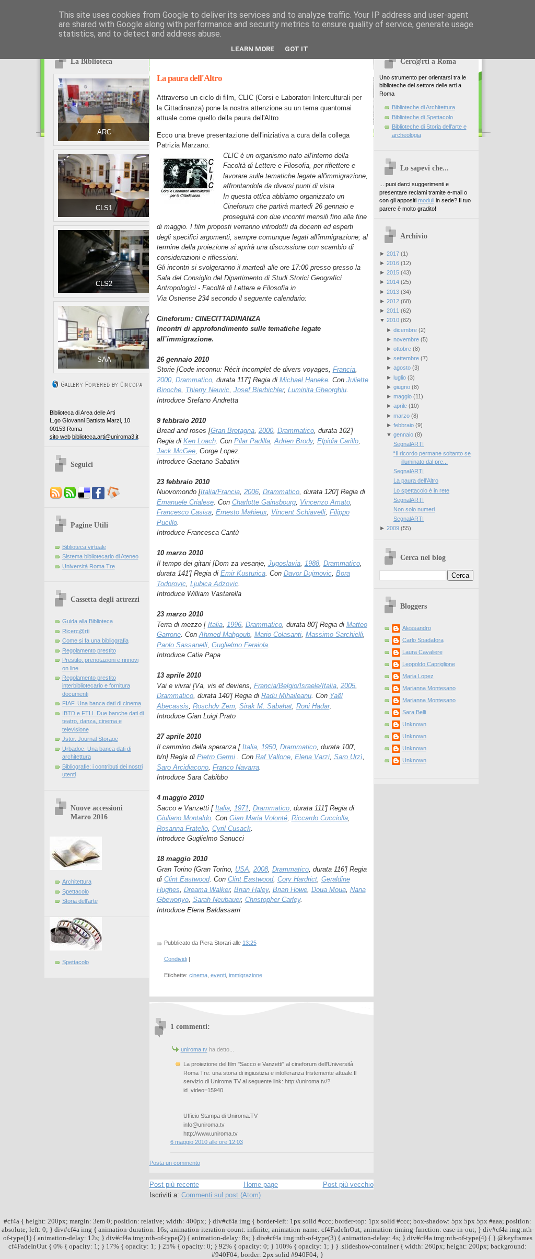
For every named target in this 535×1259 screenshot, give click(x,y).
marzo (401, 416)
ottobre (402, 349)
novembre (406, 339)
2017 (393, 253)
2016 (393, 263)
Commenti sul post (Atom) (221, 1195)
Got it (296, 49)
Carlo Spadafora (423, 640)
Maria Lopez (418, 676)
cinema (198, 975)
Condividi (175, 959)
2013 (393, 292)
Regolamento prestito (89, 650)
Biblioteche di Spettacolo (422, 117)
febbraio (403, 425)
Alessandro (416, 628)
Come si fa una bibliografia (95, 640)
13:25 (249, 943)
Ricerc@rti (75, 631)
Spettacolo (75, 891)
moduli (426, 200)
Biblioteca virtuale (84, 547)
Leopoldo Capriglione (428, 664)
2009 (393, 528)
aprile (400, 406)
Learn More (252, 49)
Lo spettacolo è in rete (421, 490)
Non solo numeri (414, 509)
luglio (399, 377)
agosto (402, 367)
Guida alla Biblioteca (87, 621)
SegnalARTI (408, 444)
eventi (218, 975)
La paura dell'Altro (189, 78)
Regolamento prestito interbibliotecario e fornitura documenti (96, 685)
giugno (401, 387)
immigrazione (245, 975)
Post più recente (174, 1184)
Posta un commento (174, 1163)
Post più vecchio (348, 1184)
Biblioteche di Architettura (423, 107)
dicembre (405, 330)
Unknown (414, 724)
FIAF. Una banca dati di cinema (101, 703)
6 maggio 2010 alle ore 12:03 (206, 1142)
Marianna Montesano (429, 688)
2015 (393, 272)
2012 (393, 301)
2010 (393, 320)
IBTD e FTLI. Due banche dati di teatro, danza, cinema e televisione (103, 721)
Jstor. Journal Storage (90, 739)
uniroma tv (194, 1049)
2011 (393, 310)
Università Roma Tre (88, 566)
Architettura (76, 881)
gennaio (403, 434)
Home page (260, 1184)
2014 (393, 282)
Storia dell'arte (80, 901)
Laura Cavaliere (422, 652)
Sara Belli (414, 712)
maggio (402, 396)
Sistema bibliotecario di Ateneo (100, 556)
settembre (406, 358)
